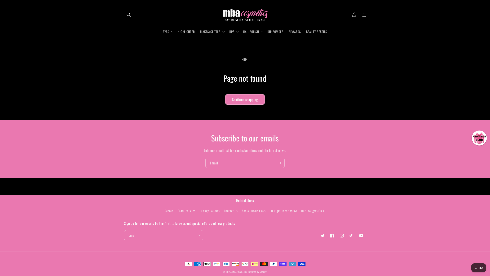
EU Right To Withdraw (283, 211)
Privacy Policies (210, 211)
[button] (129, 15)
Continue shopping (245, 99)
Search (169, 211)
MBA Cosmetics (240, 271)
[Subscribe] (279, 163)
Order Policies (187, 211)
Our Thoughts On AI (313, 211)
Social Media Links (253, 211)
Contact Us (231, 211)
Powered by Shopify (257, 271)
